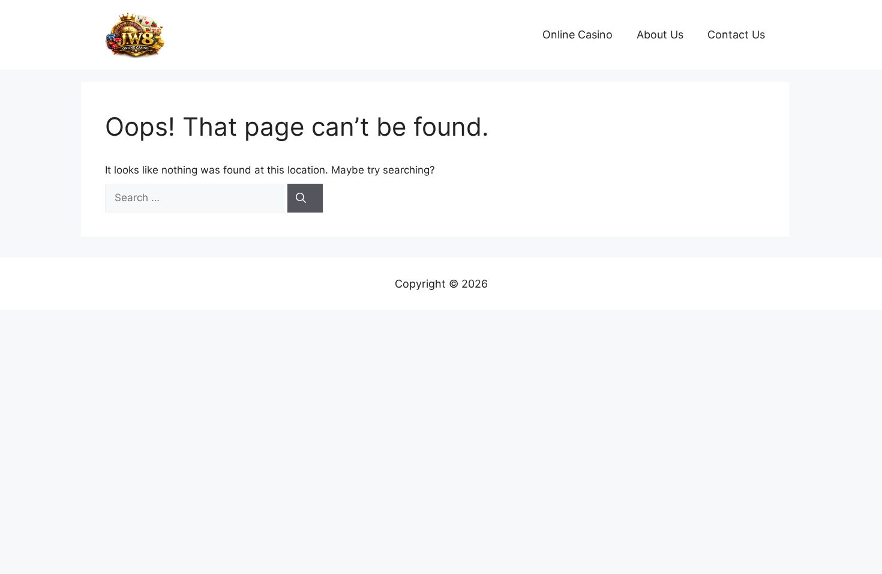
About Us (660, 34)
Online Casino (577, 34)
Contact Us (736, 34)
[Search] (305, 198)
